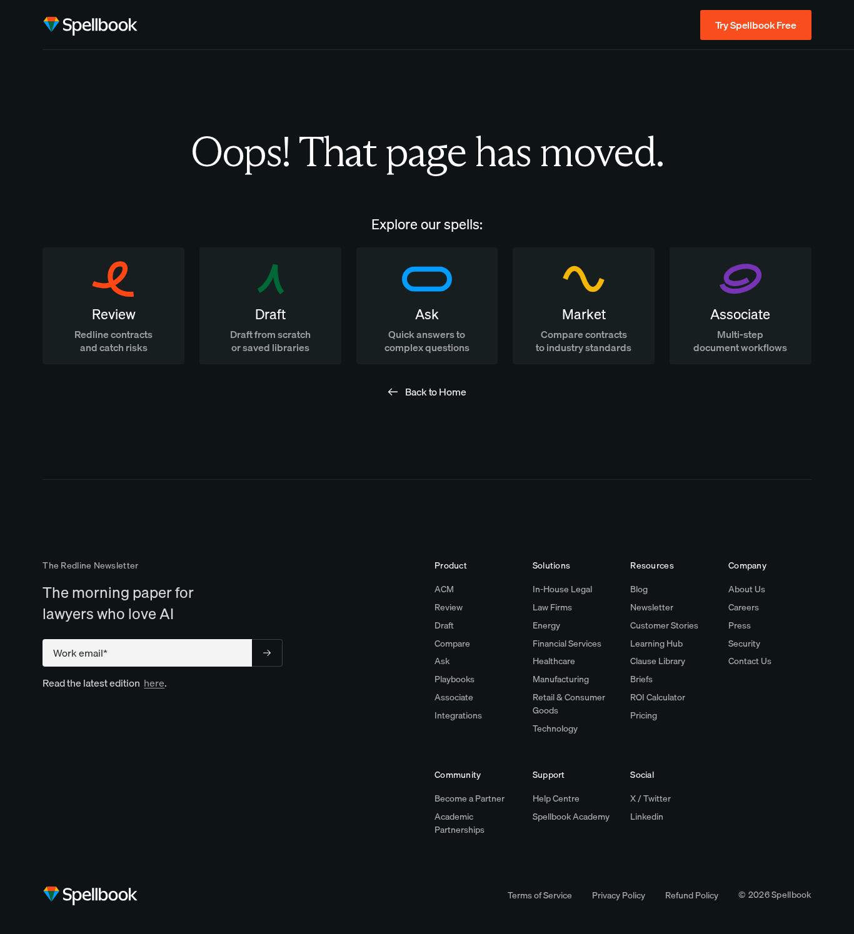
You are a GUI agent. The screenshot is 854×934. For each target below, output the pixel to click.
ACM (444, 589)
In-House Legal (562, 589)
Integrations (458, 715)
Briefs (641, 679)
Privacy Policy (618, 895)
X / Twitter (650, 798)
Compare (452, 643)
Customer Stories (664, 625)
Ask (442, 661)
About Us (746, 589)
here (154, 683)
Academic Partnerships (460, 823)
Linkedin (646, 816)
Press (739, 625)
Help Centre (556, 798)
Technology (555, 728)
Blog (639, 589)
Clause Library (657, 661)
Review (449, 607)
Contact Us (749, 661)
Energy (546, 625)
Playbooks (455, 679)
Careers (743, 607)
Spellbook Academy (571, 816)
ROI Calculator (657, 697)
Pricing (643, 715)
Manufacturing (561, 679)
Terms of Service (540, 895)
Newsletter (651, 607)
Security (744, 643)
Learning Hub (656, 643)
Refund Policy (691, 895)
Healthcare (554, 661)
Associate (454, 697)
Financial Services (567, 643)
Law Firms (552, 607)
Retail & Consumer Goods (569, 703)
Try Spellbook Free (755, 25)
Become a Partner (470, 798)
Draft (444, 625)
